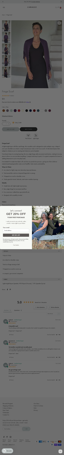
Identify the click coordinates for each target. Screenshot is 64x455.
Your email (6, 227)
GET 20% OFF (16, 235)
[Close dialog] (62, 207)
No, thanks (16, 245)
